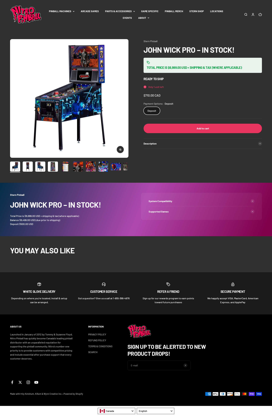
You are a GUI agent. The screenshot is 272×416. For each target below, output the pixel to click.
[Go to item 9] (116, 167)
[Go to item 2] (28, 167)
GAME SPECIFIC (150, 11)
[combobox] (116, 411)
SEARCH (92, 352)
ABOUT (142, 17)
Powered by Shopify (73, 393)
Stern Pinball (151, 41)
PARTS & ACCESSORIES (118, 11)
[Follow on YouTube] (36, 382)
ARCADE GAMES (90, 11)
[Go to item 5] (65, 167)
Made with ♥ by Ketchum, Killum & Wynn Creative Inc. (36, 393)
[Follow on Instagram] (28, 382)
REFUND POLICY (97, 340)
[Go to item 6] (78, 167)
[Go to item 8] (103, 167)
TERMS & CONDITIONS (100, 346)
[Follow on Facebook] (12, 382)
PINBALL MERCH (174, 11)
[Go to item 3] (40, 167)
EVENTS (127, 17)
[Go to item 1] (15, 167)
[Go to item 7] (91, 167)
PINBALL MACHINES (60, 11)
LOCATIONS (216, 11)
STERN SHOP (196, 11)
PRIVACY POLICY (97, 334)
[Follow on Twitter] (20, 382)
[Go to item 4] (53, 167)
